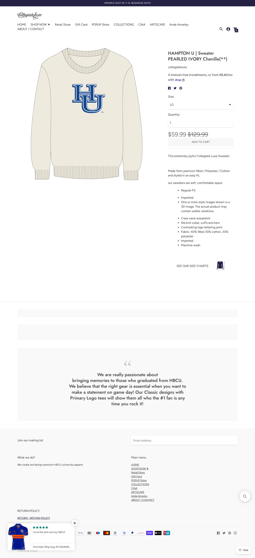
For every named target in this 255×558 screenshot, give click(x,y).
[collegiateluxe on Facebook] (218, 532)
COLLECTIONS (124, 24)
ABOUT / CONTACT (30, 29)
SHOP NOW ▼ (40, 24)
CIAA (141, 24)
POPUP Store (100, 24)
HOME (21, 24)
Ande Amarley (179, 24)
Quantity (174, 114)
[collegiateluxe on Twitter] (224, 532)
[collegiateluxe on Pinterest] (229, 532)
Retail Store (63, 24)
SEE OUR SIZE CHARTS (192, 266)
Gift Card (81, 24)
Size (171, 96)
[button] (74, 523)
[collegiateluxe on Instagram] (235, 532)
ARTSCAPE (157, 24)
